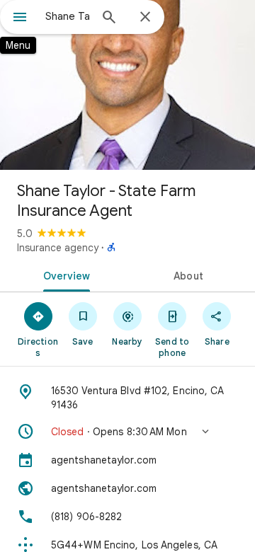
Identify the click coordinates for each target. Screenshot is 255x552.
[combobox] (67, 16)
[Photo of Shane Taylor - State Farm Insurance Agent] (127, 85)
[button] (127, 432)
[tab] (64, 275)
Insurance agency (57, 247)
